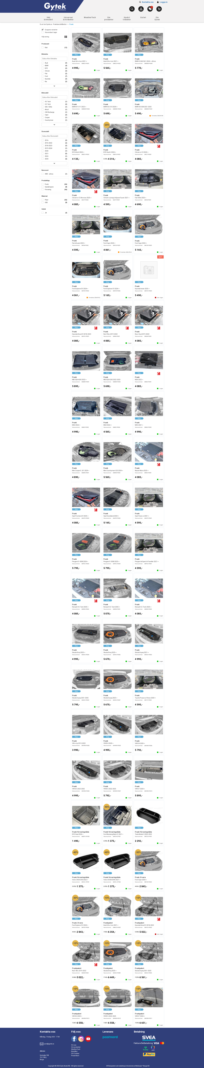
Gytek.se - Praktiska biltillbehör (56, 24)
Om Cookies (75, 1053)
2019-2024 (48, 148)
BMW (46, 65)
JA (46, 213)
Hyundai (47, 79)
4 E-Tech (48, 101)
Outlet (143, 17)
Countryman (49, 120)
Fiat (46, 73)
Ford (46, 76)
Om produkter (108, 18)
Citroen (47, 71)
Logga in (162, 2)
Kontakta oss (148, 2)
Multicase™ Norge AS (142, 1066)
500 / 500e (48, 107)
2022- (47, 156)
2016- (47, 140)
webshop (122, 1066)
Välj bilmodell (48, 18)
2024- (47, 159)
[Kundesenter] (140, 8)
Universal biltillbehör (68, 18)
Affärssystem (111, 1066)
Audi (46, 63)
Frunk (71, 24)
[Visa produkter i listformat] (65, 37)
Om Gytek (157, 18)
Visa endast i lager (51, 32)
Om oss (73, 1045)
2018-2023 (48, 145)
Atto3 (47, 109)
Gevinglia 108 (44, 1055)
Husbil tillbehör (127, 18)
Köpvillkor (74, 1051)
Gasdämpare (49, 187)
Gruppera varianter (51, 30)
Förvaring (48, 189)
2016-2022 (48, 143)
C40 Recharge (49, 112)
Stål (46, 202)
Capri (46, 115)
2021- (47, 153)
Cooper (47, 117)
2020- (47, 151)
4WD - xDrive (49, 174)
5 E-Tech (48, 104)
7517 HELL (43, 1057)
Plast (46, 200)
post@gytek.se (49, 1044)
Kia (46, 81)
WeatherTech (90, 17)
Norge (42, 1059)
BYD (46, 68)
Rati (46, 47)
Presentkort (75, 1055)
